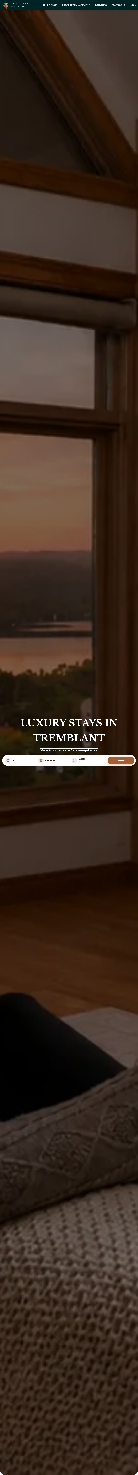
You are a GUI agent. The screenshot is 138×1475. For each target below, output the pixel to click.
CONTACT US (119, 5)
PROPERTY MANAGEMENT (76, 5)
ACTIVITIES (101, 5)
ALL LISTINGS (50, 5)
